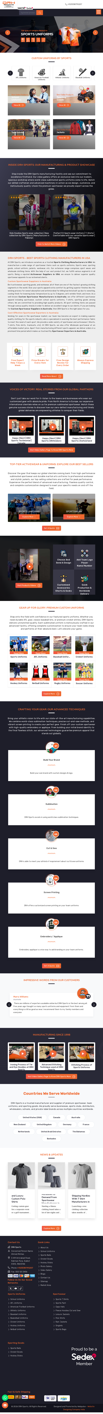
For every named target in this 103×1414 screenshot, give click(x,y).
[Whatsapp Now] (5, 1398)
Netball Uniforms (17, 1329)
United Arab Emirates (51, 1132)
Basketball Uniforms (19, 1318)
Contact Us (45, 1278)
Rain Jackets (61, 1322)
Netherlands (24, 1132)
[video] (29, 564)
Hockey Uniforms (17, 1326)
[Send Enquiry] (5, 1405)
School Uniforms (47, 1251)
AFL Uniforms (16, 1303)
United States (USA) (32, 1117)
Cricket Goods (46, 1259)
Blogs (42, 1274)
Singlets (59, 1326)
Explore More (49, 694)
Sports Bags (60, 1329)
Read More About (49, 376)
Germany (67, 1124)
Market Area (45, 1285)
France (86, 1124)
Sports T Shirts (62, 1299)
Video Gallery (46, 1270)
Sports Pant (60, 1303)
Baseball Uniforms (18, 1314)
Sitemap (44, 1281)
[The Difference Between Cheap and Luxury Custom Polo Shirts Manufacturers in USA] (21, 1175)
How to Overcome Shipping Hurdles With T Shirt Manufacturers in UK (81, 1198)
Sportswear (59, 1294)
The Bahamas (78, 1132)
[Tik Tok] (20, 1288)
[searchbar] (39, 12)
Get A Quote (49, 528)
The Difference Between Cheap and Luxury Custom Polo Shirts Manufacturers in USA (20, 1198)
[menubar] (98, 11)
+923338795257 (25, 1268)
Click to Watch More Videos (49, 244)
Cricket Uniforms (17, 1322)
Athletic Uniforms (17, 1311)
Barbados (51, 1139)
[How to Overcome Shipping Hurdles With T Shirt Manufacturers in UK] (81, 1175)
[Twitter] (10, 1288)
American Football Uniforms (22, 1307)
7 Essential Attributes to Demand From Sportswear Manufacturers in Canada (50, 1199)
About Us (44, 1248)
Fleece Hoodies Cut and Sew (68, 1311)
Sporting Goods (16, 1343)
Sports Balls (45, 1255)
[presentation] (9, 1004)
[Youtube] (15, 1288)
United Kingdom (44, 1124)
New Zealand (19, 1124)
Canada (56, 1117)
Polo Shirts (60, 1318)
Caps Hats (60, 1307)
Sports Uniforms (16, 1294)
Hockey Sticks (46, 1263)
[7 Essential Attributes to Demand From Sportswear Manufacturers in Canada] (51, 1175)
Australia (75, 1117)
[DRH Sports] (9, 4)
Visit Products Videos (26, 585)
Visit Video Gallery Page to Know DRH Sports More (51, 450)
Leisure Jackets (62, 1314)
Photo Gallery (46, 1266)
